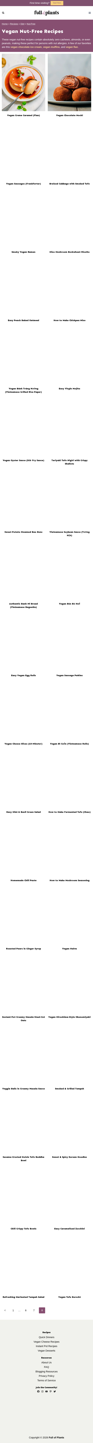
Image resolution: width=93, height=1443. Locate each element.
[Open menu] (89, 13)
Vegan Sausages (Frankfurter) (23, 183)
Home (5, 24)
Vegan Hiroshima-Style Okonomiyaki (69, 1017)
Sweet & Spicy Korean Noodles (69, 1157)
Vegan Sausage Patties (69, 675)
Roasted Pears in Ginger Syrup (23, 948)
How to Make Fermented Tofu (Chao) (69, 812)
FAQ (46, 1367)
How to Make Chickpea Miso (70, 320)
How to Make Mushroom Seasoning (69, 880)
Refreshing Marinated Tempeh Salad (23, 1297)
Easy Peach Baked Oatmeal (23, 320)
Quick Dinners (46, 1337)
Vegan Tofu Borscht (69, 1297)
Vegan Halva (69, 948)
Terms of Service (46, 1380)
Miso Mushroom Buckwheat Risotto (69, 252)
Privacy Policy (46, 1376)
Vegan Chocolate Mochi (69, 115)
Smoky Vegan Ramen (23, 252)
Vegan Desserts (46, 1350)
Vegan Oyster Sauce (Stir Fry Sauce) (23, 460)
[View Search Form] (3, 13)
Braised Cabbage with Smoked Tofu (69, 183)
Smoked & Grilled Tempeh (69, 1088)
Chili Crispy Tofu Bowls (23, 1228)
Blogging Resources (46, 1371)
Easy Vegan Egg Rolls (23, 675)
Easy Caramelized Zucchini (69, 1228)
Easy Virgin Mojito (69, 388)
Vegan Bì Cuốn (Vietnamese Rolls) (69, 743)
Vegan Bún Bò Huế (69, 603)
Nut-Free (31, 24)
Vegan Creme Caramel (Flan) (23, 115)
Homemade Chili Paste (24, 880)
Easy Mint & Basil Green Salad (23, 812)
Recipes (14, 24)
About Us (46, 1362)
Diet (22, 24)
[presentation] (23, 82)
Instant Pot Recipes (46, 1346)
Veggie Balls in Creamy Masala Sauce (23, 1088)
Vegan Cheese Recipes (46, 1341)
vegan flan (72, 47)
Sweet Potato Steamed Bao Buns (23, 532)
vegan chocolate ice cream (26, 47)
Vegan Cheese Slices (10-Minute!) (23, 743)
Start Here (57, 3)
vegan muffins (51, 47)
